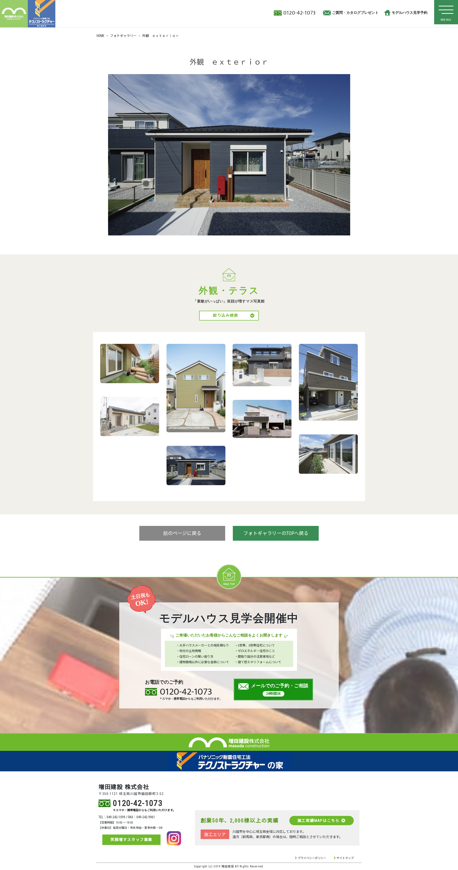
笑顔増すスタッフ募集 (131, 839)
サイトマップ (345, 858)
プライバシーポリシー (312, 858)
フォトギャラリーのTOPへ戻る (275, 533)
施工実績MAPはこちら (318, 820)
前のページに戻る (182, 533)
